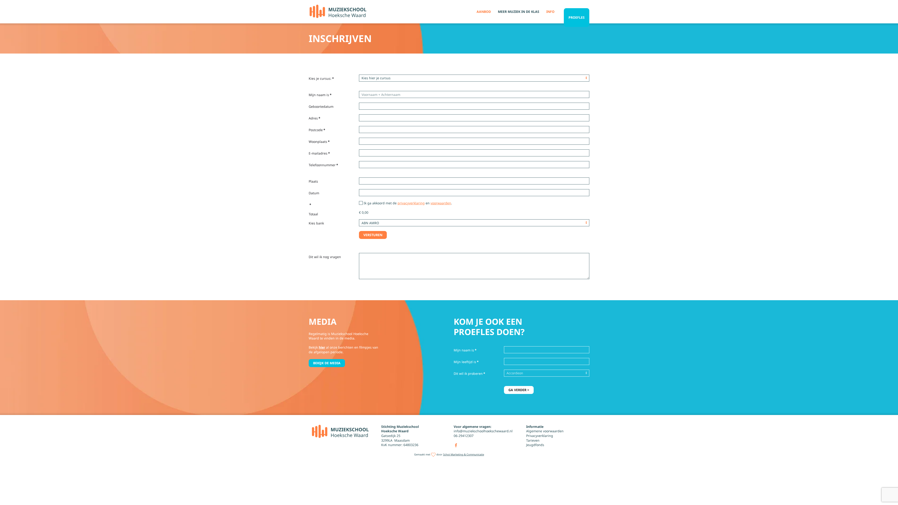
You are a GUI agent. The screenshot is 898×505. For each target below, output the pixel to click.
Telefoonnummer (323, 165)
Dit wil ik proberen (469, 373)
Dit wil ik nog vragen (325, 257)
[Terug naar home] (338, 11)
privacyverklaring (411, 203)
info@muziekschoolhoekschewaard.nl (483, 431)
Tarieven (533, 440)
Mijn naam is (320, 95)
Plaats (313, 181)
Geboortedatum (321, 106)
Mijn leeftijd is (466, 362)
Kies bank (316, 223)
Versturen (372, 235)
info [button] (550, 11)
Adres (314, 118)
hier (322, 347)
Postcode (317, 130)
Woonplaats (319, 141)
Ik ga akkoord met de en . (407, 203)
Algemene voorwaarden (545, 431)
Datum (314, 193)
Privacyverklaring (539, 435)
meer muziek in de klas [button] (518, 11)
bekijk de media (326, 363)
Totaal (313, 214)
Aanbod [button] (484, 11)
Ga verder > (518, 390)
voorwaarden (441, 203)
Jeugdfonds (535, 445)
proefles (576, 17)
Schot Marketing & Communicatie (463, 454)
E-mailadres (319, 153)
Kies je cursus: (321, 78)
